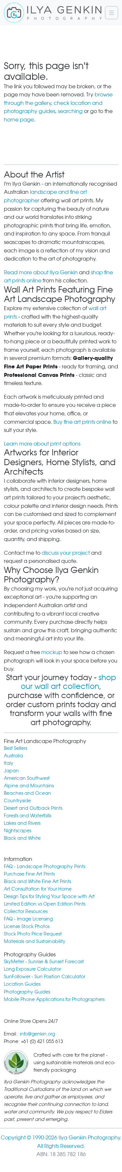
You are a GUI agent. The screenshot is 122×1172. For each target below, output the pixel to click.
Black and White (22, 838)
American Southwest (27, 778)
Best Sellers (15, 748)
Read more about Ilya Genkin (41, 272)
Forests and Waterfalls (27, 815)
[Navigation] (111, 12)
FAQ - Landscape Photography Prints (44, 866)
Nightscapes (17, 830)
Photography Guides (27, 991)
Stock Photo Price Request (33, 933)
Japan (11, 770)
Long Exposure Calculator (32, 969)
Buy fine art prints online (82, 422)
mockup (51, 652)
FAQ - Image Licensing (28, 919)
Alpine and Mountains (29, 785)
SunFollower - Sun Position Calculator (44, 976)
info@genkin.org (37, 1033)
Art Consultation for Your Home (38, 889)
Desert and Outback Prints (33, 808)
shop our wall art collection (68, 682)
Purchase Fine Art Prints (29, 874)
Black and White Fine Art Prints (37, 881)
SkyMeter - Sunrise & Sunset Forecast (44, 961)
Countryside (17, 800)
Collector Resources (25, 911)
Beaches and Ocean (27, 793)
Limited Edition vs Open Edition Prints (44, 904)
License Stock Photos (26, 926)
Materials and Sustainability (34, 941)
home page (19, 120)
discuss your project (66, 553)
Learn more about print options (42, 444)
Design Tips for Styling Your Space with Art (49, 896)
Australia (13, 755)
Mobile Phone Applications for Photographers (54, 999)
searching (70, 111)
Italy (8, 763)
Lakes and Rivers (22, 823)
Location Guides (22, 984)
